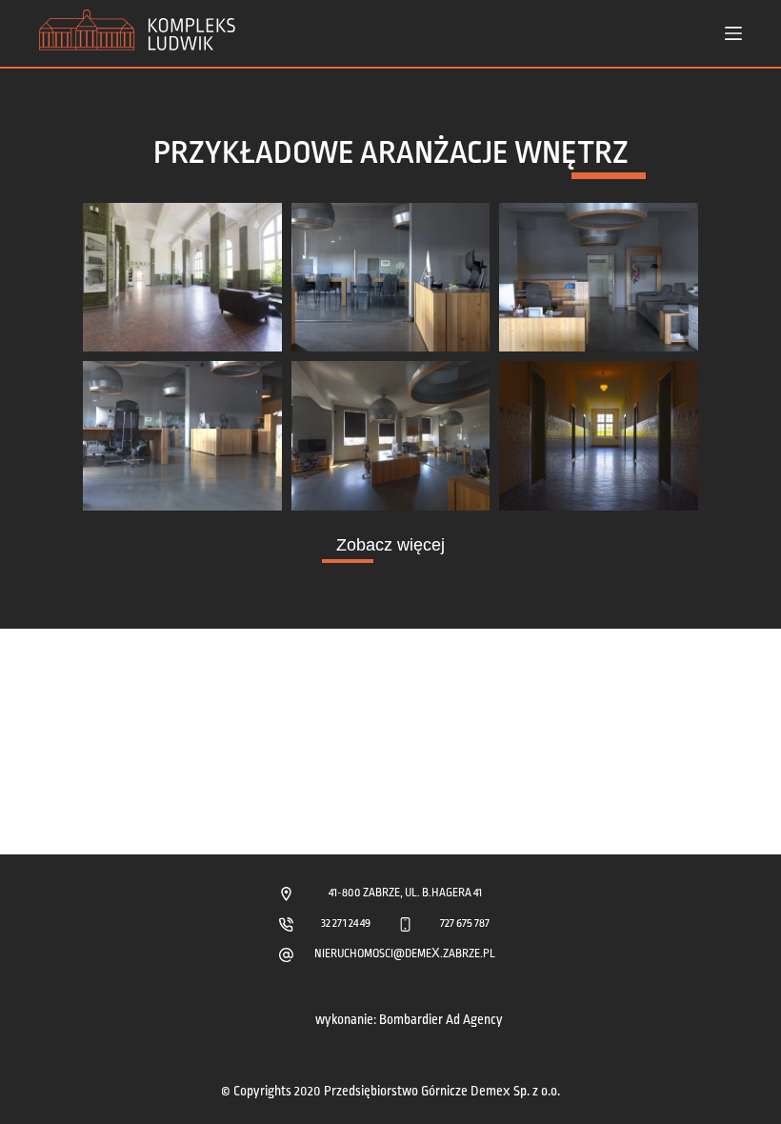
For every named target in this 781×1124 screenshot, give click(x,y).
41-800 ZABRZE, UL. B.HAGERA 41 (405, 893)
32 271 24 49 (345, 923)
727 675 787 (465, 923)
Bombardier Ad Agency (441, 1020)
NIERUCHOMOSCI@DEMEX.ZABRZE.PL (404, 954)
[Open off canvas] (733, 33)
